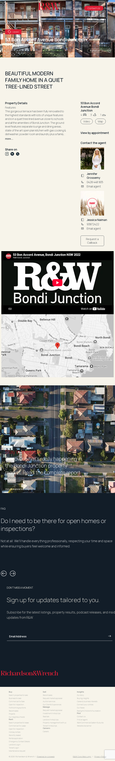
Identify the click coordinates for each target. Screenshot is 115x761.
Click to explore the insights (18, 489)
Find (107, 8)
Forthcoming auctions (17, 707)
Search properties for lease (19, 722)
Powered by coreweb (46, 756)
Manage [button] (46, 707)
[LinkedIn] (13, 154)
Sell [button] (44, 692)
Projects (12, 714)
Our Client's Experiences (52, 704)
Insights (77, 8)
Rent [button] (11, 719)
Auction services (49, 701)
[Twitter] (17, 154)
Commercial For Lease (17, 726)
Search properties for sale (18, 695)
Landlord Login (14, 744)
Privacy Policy (100, 756)
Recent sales (13, 711)
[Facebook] (7, 154)
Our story (80, 695)
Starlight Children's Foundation (89, 711)
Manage (30, 8)
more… (9, 138)
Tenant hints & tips (50, 726)
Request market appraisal (52, 698)
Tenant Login (14, 748)
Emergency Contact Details (19, 741)
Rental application (16, 738)
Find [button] (79, 713)
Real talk (46, 716)
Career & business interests (87, 701)
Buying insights (83, 698)
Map (100, 121)
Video (86, 121)
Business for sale (15, 698)
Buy (8, 8)
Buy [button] (10, 692)
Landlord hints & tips (50, 719)
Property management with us (54, 722)
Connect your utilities (85, 704)
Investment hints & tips (51, 713)
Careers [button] (46, 728)
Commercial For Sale (17, 701)
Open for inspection (16, 704)
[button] (80, 50)
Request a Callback (92, 240)
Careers (66, 8)
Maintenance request (17, 751)
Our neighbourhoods (17, 717)
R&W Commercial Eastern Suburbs (90, 722)
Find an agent (82, 719)
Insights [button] (80, 692)
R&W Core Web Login (82, 756)
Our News (80, 707)
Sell (22, 8)
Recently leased (15, 735)
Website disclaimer (84, 726)
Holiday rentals (14, 732)
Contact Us (94, 8)
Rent (15, 8)
